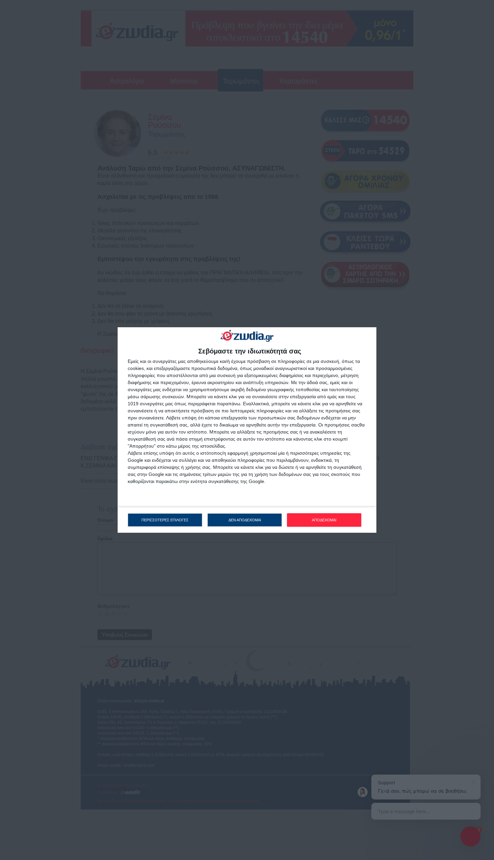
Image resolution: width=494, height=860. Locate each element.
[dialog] (247, 430)
